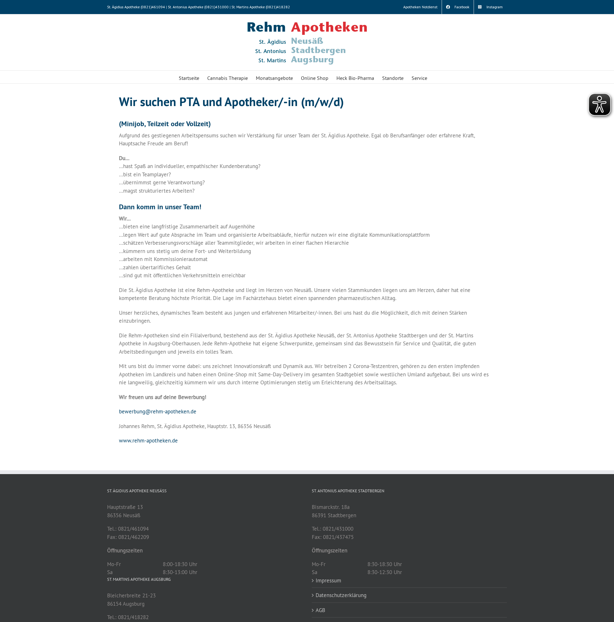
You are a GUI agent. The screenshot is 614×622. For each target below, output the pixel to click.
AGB (320, 610)
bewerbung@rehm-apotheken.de (157, 411)
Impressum (328, 580)
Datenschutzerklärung (341, 595)
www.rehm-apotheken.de (148, 440)
